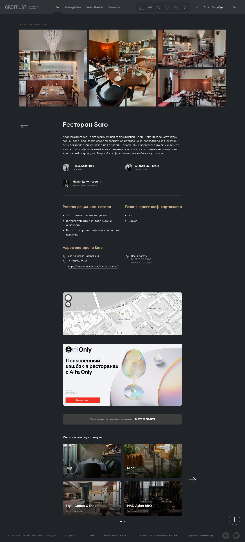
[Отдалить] (68, 304)
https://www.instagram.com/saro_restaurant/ (93, 266)
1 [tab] (121, 521)
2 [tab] (124, 521)
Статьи (90, 535)
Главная (22, 24)
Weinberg (207, 535)
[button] (197, 7)
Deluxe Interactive (167, 535)
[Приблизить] (68, 297)
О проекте (71, 535)
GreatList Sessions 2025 (117, 535)
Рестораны (35, 24)
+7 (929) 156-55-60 (77, 261)
